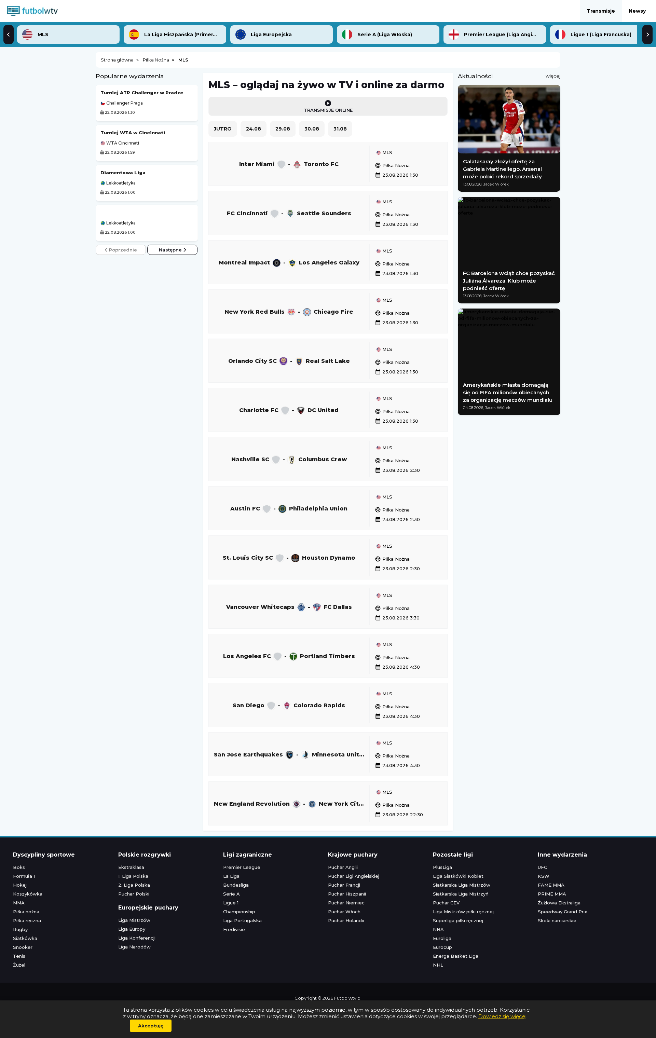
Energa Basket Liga (455, 956)
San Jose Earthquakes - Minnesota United (290, 754)
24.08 (253, 129)
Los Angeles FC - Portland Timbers (289, 656)
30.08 (311, 129)
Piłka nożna (26, 911)
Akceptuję (150, 1025)
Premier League (241, 867)
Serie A (231, 894)
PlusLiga (442, 867)
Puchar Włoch (344, 911)
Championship (239, 911)
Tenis (19, 956)
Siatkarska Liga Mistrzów (461, 885)
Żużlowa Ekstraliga (559, 902)
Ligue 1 (230, 902)
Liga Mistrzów (134, 920)
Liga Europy (131, 929)
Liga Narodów (134, 947)
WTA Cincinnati (122, 143)
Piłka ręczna (27, 920)
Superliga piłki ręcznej (458, 920)
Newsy (637, 11)
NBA (438, 929)
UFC (542, 867)
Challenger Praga (124, 103)
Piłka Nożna (392, 165)
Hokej (20, 885)
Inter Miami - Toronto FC (289, 164)
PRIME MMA (552, 894)
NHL (438, 965)
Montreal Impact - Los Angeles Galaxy (289, 262)
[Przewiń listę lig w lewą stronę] (8, 34)
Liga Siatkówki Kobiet (458, 876)
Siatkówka (25, 938)
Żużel (19, 965)
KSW (543, 876)
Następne (171, 249)
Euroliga (442, 938)
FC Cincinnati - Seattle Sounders (289, 213)
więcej (553, 76)
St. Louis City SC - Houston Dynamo (289, 557)
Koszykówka (27, 894)
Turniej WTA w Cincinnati (132, 132)
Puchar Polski (133, 894)
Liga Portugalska (242, 920)
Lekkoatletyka (120, 183)
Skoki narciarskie (557, 920)
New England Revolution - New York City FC (291, 803)
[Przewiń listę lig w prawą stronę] (647, 34)
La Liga (231, 876)
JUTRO (223, 129)
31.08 (340, 129)
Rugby (20, 929)
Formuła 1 (24, 876)
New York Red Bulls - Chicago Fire (288, 311)
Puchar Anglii (343, 867)
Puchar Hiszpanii (347, 894)
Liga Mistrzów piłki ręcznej (463, 911)
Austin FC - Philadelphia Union (288, 508)
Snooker (22, 947)
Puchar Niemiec (346, 902)
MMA (19, 902)
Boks (19, 867)
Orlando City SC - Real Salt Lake (289, 360)
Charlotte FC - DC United (289, 410)
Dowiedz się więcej (502, 1016)
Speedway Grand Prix (562, 911)
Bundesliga (236, 885)
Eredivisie (234, 929)
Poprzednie (122, 249)
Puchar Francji (344, 885)
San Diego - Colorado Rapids (289, 705)
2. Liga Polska (134, 885)
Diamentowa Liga (123, 172)
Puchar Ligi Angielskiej (353, 876)
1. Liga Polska (133, 876)
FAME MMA (551, 885)
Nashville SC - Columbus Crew (289, 459)
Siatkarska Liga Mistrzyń (461, 894)
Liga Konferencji (136, 938)
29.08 (282, 129)
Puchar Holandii (346, 920)
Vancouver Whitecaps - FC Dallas (289, 606)
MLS (386, 152)
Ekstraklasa (131, 867)
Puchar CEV (446, 902)
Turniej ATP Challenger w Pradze (141, 92)
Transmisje (601, 11)
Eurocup (442, 947)
